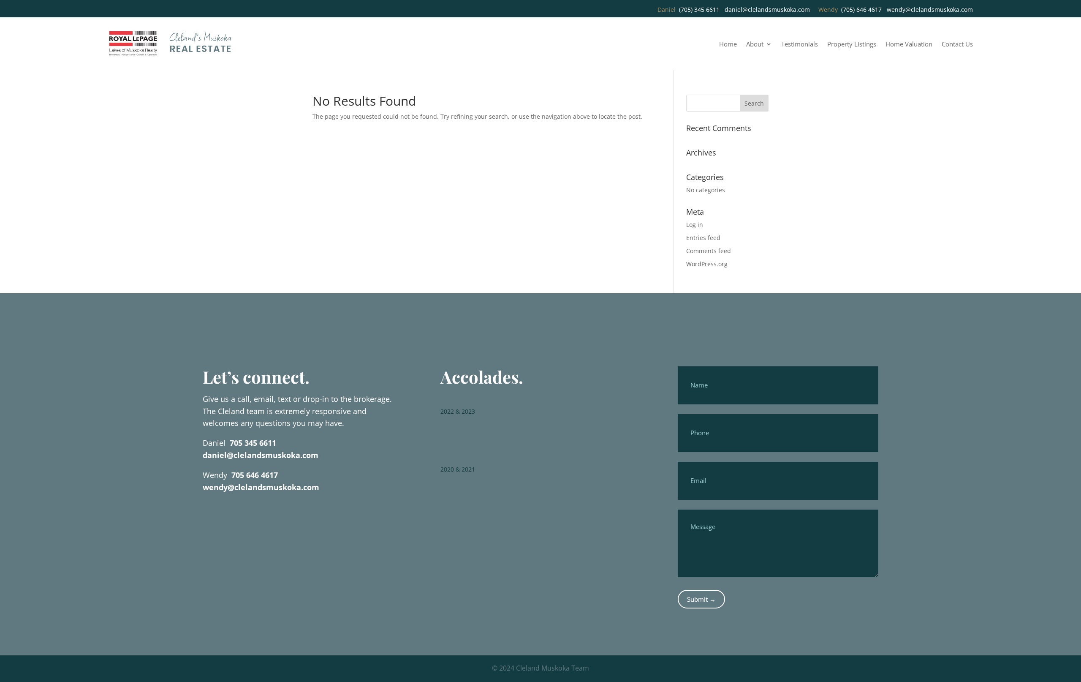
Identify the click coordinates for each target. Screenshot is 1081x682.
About (754, 44)
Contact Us (957, 44)
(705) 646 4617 (861, 9)
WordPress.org (707, 264)
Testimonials (799, 44)
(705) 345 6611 (699, 9)
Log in (694, 225)
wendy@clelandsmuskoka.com (930, 9)
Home (728, 44)
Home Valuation (908, 44)
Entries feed (703, 238)
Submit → (701, 599)
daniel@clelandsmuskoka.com (767, 9)
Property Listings (851, 44)
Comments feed (708, 251)
